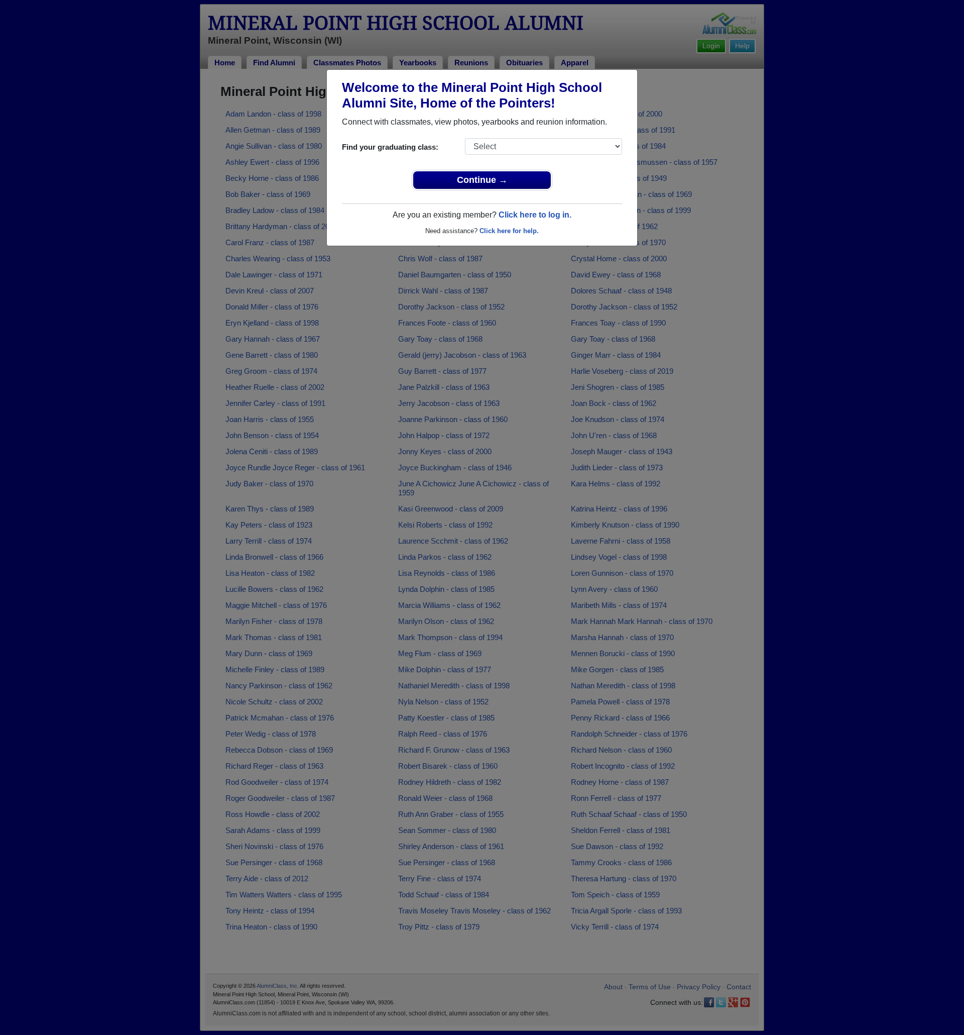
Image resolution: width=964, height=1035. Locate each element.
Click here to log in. (535, 215)
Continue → (482, 180)
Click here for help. (509, 231)
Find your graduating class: (390, 147)
